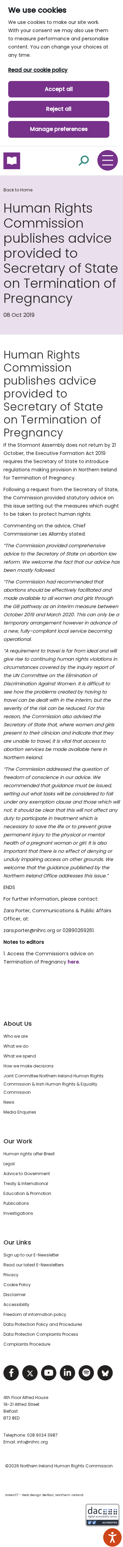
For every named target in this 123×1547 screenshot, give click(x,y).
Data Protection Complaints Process (40, 1334)
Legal (9, 1164)
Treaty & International (25, 1183)
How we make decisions (28, 1066)
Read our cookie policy (38, 69)
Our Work (17, 1141)
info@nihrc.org (32, 1442)
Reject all (58, 109)
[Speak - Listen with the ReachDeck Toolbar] (112, 1537)
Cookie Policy (17, 1285)
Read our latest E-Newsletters (33, 1265)
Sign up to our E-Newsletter (31, 1255)
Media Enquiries (19, 1112)
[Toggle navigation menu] (108, 160)
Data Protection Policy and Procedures (42, 1324)
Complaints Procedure (26, 1344)
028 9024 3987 (42, 1435)
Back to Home (17, 190)
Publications (16, 1203)
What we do (15, 1046)
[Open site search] (83, 160)
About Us (17, 1023)
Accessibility (16, 1304)
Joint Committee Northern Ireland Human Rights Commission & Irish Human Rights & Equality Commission (53, 1084)
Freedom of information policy (34, 1314)
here (73, 961)
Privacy (10, 1275)
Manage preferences (59, 129)
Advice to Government (26, 1173)
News (8, 1102)
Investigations (18, 1213)
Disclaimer (14, 1294)
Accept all (59, 89)
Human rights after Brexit (29, 1154)
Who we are (15, 1036)
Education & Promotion (27, 1193)
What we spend (19, 1056)
